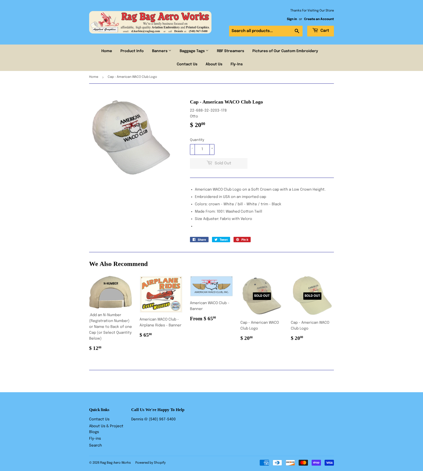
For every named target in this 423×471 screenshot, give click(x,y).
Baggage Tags (193, 51)
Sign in (292, 19)
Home (106, 51)
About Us (214, 64)
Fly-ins (95, 439)
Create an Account (319, 19)
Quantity (197, 140)
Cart (324, 31)
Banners (160, 51)
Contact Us (187, 64)
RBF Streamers (230, 51)
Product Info (132, 51)
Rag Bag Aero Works (115, 462)
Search (95, 446)
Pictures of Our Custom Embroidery (285, 51)
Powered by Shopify (150, 462)
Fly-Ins (237, 64)
